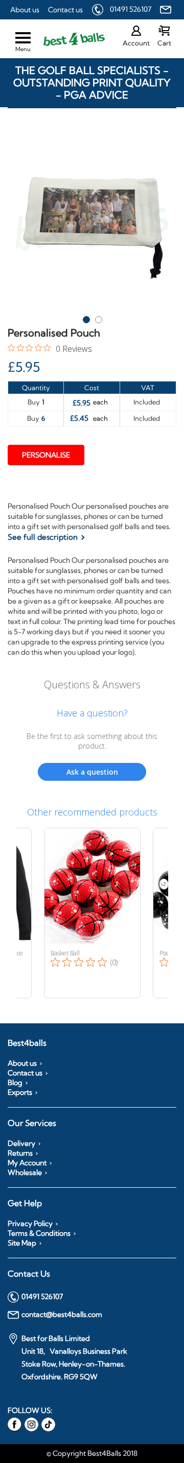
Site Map (22, 1242)
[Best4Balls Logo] (64, 39)
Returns (20, 1153)
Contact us (65, 9)
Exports (20, 1092)
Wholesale (25, 1172)
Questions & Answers (92, 684)
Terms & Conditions (39, 1233)
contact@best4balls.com (61, 1314)
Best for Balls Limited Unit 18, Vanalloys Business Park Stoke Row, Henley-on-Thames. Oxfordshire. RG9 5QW (74, 1357)
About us (24, 9)
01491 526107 (130, 9)
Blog (15, 1082)
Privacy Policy (30, 1223)
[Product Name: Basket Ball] (92, 913)
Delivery (21, 1143)
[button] (86, 317)
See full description (43, 537)
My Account (27, 1162)
